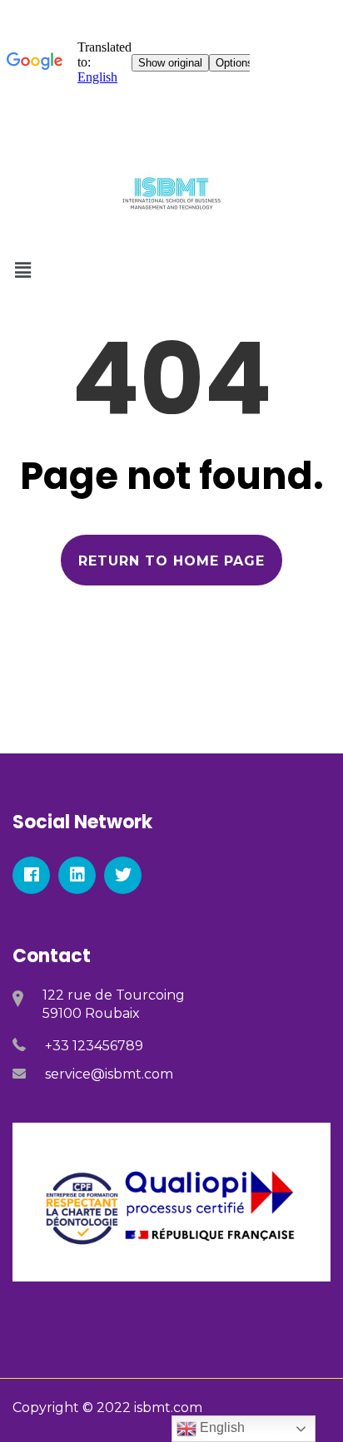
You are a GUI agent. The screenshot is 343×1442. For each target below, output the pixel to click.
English (220, 1427)
